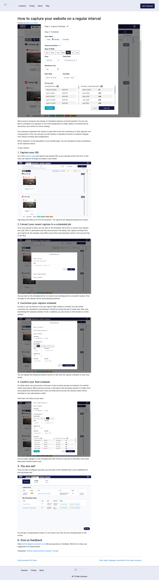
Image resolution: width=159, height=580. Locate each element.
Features (24, 570)
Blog (47, 6)
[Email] (131, 569)
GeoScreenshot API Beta (27, 560)
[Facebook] (134, 569)
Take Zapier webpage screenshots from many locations (120, 560)
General (48, 551)
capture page (30, 156)
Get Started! (147, 6)
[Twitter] (138, 569)
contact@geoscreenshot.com (33, 544)
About (40, 6)
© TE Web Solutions (79, 576)
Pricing (32, 6)
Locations (22, 6)
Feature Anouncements (35, 551)
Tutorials (55, 551)
